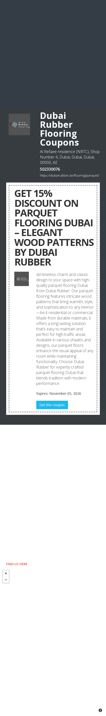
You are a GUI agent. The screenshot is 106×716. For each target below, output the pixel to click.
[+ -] (53, 641)
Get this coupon (52, 404)
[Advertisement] (53, 53)
